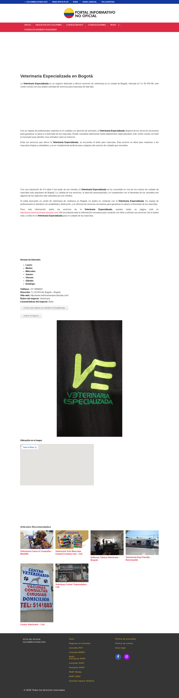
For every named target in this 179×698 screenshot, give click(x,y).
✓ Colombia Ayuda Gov (36, 2)
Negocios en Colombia (49, 25)
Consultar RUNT (77, 663)
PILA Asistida (108, 2)
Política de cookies (124, 643)
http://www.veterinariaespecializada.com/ (39, 212)
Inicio (27, 25)
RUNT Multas (75, 672)
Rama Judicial (90, 2)
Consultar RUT (74, 25)
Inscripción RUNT (77, 658)
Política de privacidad (125, 639)
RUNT (113, 25)
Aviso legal (120, 648)
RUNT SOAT (75, 676)
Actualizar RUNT (77, 667)
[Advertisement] (89, 51)
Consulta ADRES (97, 25)
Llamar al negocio (31, 315)
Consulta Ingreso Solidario (40, 30)
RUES (75, 2)
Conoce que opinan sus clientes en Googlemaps (44, 308)
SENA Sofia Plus (60, 2)
